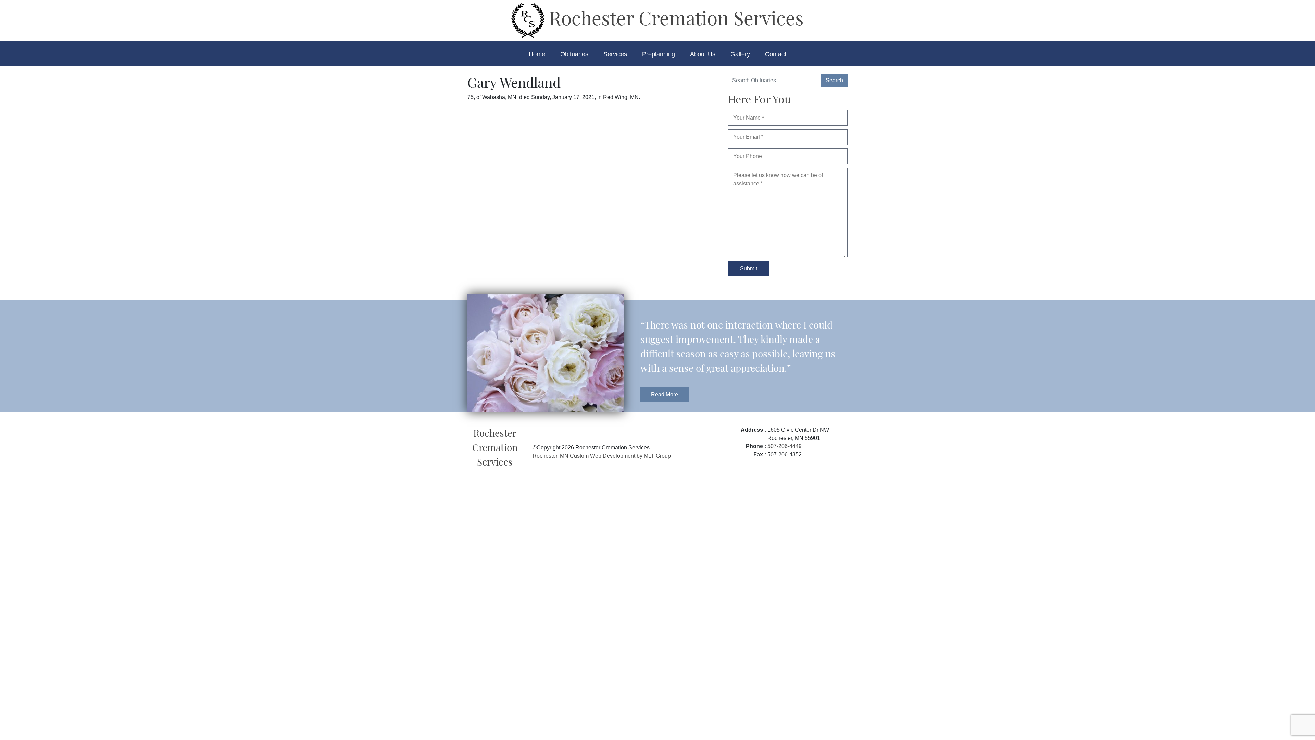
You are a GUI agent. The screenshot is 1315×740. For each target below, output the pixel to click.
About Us (702, 54)
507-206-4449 (784, 446)
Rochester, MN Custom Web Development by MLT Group (602, 456)
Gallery (740, 54)
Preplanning (658, 54)
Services (615, 54)
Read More (664, 394)
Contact (775, 54)
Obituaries (574, 54)
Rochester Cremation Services (674, 17)
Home (537, 54)
